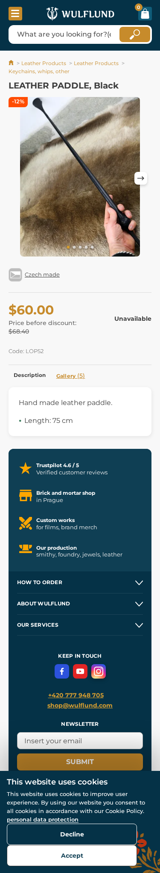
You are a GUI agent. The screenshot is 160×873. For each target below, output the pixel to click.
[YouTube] (80, 671)
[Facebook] (62, 671)
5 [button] (92, 247)
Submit (80, 762)
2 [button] (74, 247)
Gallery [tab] (70, 375)
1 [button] (68, 247)
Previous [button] (19, 178)
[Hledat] (134, 34)
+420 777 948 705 (76, 695)
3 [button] (80, 247)
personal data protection (43, 819)
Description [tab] (30, 375)
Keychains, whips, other (39, 71)
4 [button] (86, 247)
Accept (72, 855)
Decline (72, 834)
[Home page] (12, 63)
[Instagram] (98, 671)
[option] (80, 178)
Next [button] (140, 178)
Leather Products (43, 63)
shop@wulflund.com (80, 705)
